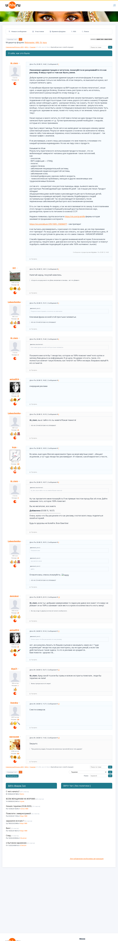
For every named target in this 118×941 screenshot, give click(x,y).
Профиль (34, 259)
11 (58, 631)
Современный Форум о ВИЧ (15, 47)
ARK (37, 42)
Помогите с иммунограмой (18, 813)
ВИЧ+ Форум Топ (17, 785)
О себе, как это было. (43, 47)
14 (58, 738)
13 (58, 704)
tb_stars (14, 63)
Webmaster (30, 42)
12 (58, 670)
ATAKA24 (23, 845)
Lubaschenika (14, 302)
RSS (74, 31)
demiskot (14, 596)
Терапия (32, 47)
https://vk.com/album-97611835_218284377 (48, 224)
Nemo (22, 794)
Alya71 (14, 668)
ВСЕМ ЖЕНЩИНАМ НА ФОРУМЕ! (20, 799)
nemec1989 (24, 809)
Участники (39, 31)
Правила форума (58, 31)
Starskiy (14, 702)
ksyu (45, 42)
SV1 (14, 268)
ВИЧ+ (26, 47)
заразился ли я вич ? (15, 821)
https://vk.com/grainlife (75, 216)
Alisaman (23, 838)
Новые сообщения (18, 31)
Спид (8, 835)
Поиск (86, 31)
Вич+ (8, 828)
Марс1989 (23, 816)
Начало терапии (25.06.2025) (18, 806)
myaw (22, 801)
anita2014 (14, 379)
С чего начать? (12, 791)
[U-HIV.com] (59, 16)
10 (59, 597)
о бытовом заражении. (16, 843)
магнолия (14, 736)
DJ (41, 42)
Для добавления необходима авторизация (86, 859)
